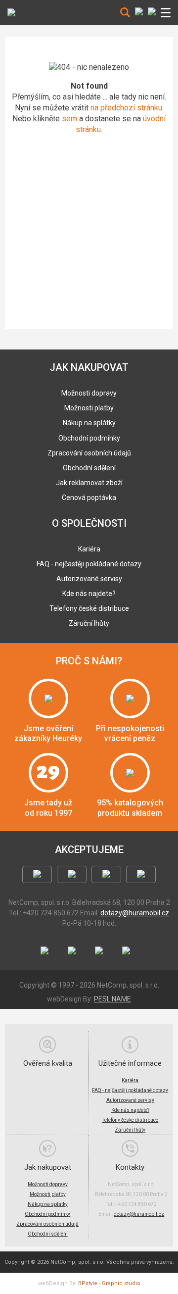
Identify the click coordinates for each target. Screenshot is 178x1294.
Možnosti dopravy (89, 393)
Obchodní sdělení (89, 468)
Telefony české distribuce (89, 608)
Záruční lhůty (89, 623)
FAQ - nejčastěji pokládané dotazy (89, 564)
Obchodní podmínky (89, 438)
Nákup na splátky (89, 423)
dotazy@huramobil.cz (134, 913)
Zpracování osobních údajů (89, 453)
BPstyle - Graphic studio (109, 1283)
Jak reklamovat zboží (89, 483)
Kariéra (89, 549)
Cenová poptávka (89, 497)
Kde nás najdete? (89, 593)
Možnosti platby (89, 408)
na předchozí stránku (126, 107)
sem (69, 118)
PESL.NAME (112, 999)
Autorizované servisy (89, 579)
